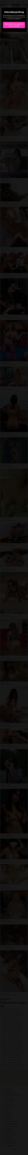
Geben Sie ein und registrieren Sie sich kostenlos (14, 25)
